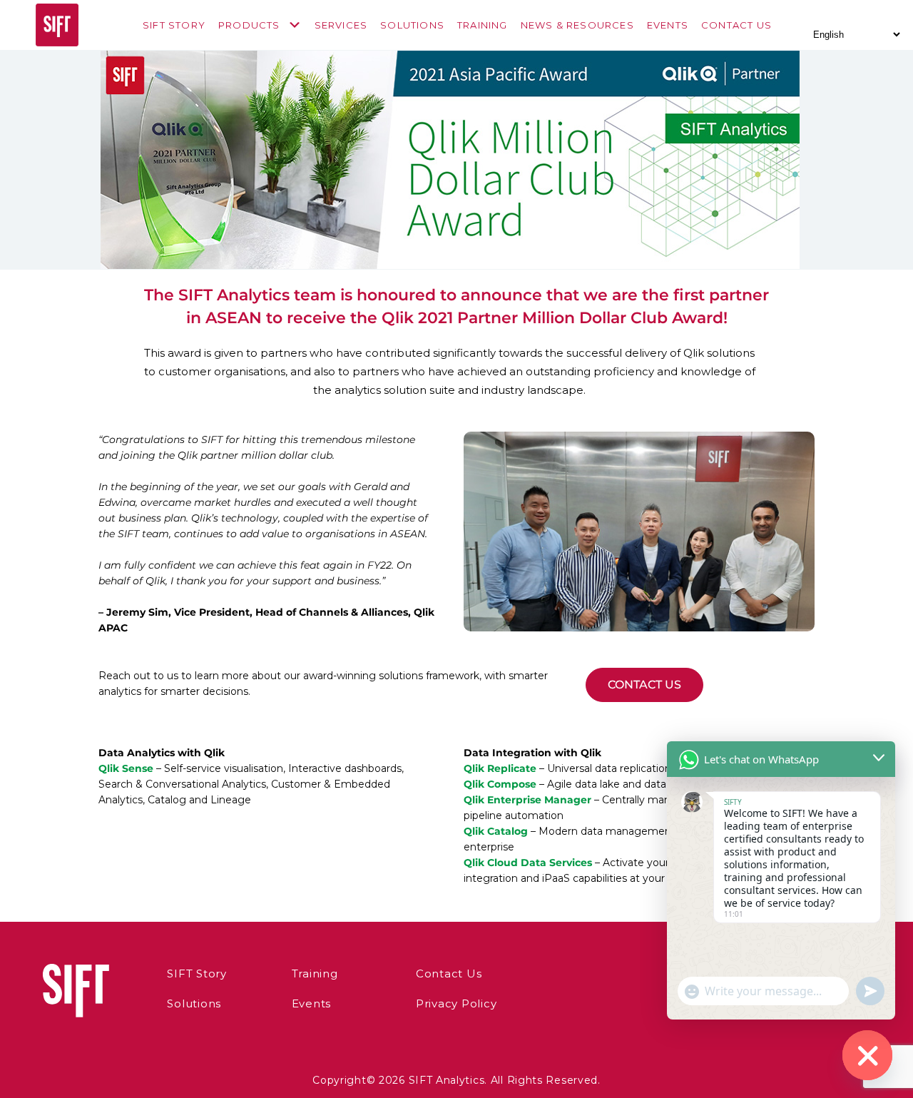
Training (482, 25)
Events (667, 25)
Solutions (412, 25)
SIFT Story (174, 25)
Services (341, 25)
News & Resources (577, 25)
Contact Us (736, 25)
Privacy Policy (456, 1003)
